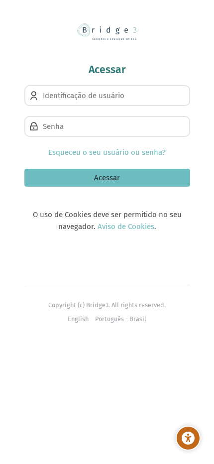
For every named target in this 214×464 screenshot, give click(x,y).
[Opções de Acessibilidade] (188, 438)
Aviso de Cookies (126, 226)
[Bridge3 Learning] (107, 31)
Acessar (107, 177)
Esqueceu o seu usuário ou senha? (107, 152)
